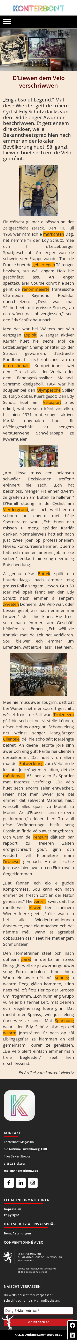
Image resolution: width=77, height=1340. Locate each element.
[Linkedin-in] (21, 1183)
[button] (72, 1325)
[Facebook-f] (9, 1183)
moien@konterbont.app (21, 1171)
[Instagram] (33, 1183)
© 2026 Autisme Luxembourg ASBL (38, 1335)
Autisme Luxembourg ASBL (28, 1149)
